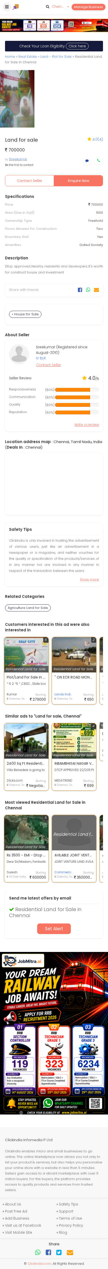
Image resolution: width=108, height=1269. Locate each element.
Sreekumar (18, 159)
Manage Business (88, 7)
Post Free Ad (16, 1211)
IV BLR (41, 358)
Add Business (17, 1218)
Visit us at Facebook (23, 1225)
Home (10, 56)
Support (66, 1211)
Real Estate (28, 56)
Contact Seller (29, 180)
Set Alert (54, 929)
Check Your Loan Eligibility (52, 46)
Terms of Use (70, 1218)
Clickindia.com (39, 1263)
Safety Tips (68, 1204)
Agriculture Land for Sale (28, 607)
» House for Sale (25, 314)
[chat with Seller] (87, 161)
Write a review (86, 424)
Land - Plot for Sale (56, 56)
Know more (89, 579)
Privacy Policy (71, 1225)
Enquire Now (78, 180)
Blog (63, 1232)
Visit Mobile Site (18, 1232)
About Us (13, 1204)
